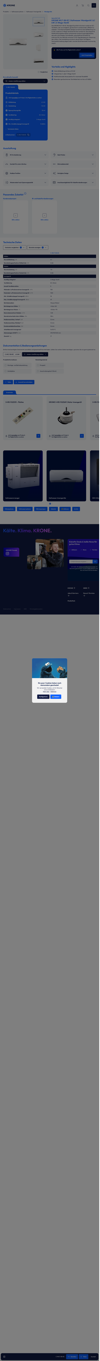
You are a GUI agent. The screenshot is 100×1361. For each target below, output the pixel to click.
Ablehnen (53, 692)
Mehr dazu (46, 691)
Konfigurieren (43, 697)
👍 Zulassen (55, 697)
